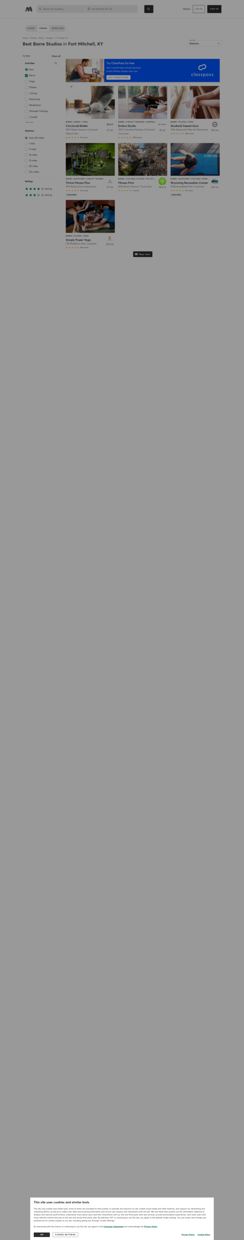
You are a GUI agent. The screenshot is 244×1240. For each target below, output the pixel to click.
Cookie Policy (204, 1235)
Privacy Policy (150, 1227)
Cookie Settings (65, 1235)
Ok (41, 1235)
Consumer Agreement (113, 1227)
